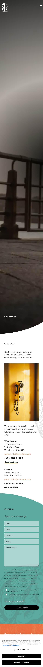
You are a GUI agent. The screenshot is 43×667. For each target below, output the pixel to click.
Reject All (21, 656)
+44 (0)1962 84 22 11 (13, 458)
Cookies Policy (6, 645)
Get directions (11, 462)
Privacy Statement (15, 645)
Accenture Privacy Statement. (14, 601)
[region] (21, 650)
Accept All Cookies (21, 663)
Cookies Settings (22, 649)
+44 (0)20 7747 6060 (14, 483)
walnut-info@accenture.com (17, 454)
